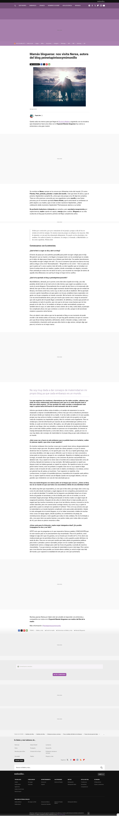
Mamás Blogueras (80, 630)
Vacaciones (48, 43)
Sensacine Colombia (46, 804)
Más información (61, 814)
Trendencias (84, 782)
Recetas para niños (20, 751)
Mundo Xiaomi (18, 791)
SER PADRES (22, 5)
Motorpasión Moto (72, 784)
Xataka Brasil (18, 804)
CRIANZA (42, 5)
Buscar (101, 767)
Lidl (84, 43)
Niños (42, 43)
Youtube (104, 6)
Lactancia (48, 745)
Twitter (95, 6)
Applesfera (17, 786)
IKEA (69, 43)
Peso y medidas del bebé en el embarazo (72, 734)
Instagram (101, 6)
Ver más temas (19, 760)
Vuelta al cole (30, 43)
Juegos (37, 43)
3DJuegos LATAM (32, 802)
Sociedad (17, 756)
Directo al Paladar (58, 782)
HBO (73, 43)
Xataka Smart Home (19, 789)
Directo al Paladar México (58, 802)
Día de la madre (50, 630)
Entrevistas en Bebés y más (64, 630)
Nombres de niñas (40, 734)
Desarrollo (48, 748)
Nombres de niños (30, 734)
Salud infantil (33, 745)
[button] (38, 115)
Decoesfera (83, 784)
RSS (80, 759)
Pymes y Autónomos (99, 784)
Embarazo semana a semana (54, 734)
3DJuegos (30, 782)
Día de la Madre (64, 122)
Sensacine (43, 782)
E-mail (49, 64)
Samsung (79, 43)
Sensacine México (45, 802)
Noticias (17, 745)
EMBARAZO (32, 5)
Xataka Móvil (18, 784)
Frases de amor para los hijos (91, 734)
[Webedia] (101, 1)
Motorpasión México (72, 802)
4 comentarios (35, 64)
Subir (100, 774)
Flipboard (98, 6)
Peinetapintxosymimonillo (52, 626)
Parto (16, 748)
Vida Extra (30, 784)
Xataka (16, 782)
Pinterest (89, 6)
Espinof (43, 784)
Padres (32, 756)
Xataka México (18, 802)
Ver (60, 674)
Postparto (33, 748)
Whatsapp (63, 43)
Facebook (92, 6)
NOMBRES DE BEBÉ (53, 5)
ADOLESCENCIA (67, 5)
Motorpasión (71, 782)
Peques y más (49, 756)
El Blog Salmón (97, 782)
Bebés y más (39, 630)
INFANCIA (78, 5)
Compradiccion (84, 786)
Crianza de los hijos (35, 751)
